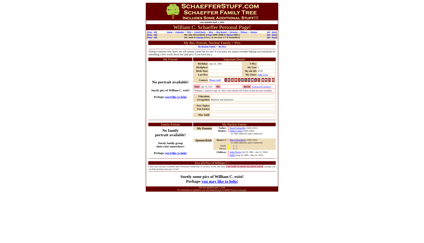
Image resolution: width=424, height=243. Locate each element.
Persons (234, 32)
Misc (211, 32)
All (155, 32)
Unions (253, 32)
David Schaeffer (238, 128)
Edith (232, 155)
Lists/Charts (200, 32)
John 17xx (263, 74)
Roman (218, 190)
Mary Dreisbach (238, 139)
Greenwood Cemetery (261, 86)
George (199, 37)
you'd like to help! (176, 97)
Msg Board (221, 32)
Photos (244, 32)
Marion (229, 35)
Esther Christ (236, 130)
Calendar (179, 32)
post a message (239, 190)
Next (274, 32)
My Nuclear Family (207, 46)
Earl (210, 35)
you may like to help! (219, 181)
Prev (150, 32)
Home (169, 32)
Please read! (215, 80)
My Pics (222, 46)
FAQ (189, 32)
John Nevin (235, 152)
